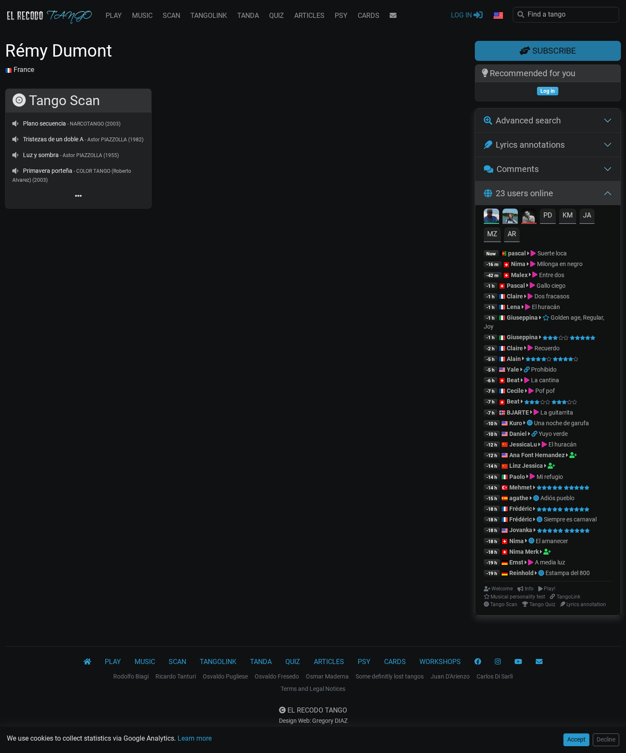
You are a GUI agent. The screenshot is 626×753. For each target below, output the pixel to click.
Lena (513, 306)
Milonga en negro (559, 264)
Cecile (515, 390)
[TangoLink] (527, 369)
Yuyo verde (553, 433)
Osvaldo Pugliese (225, 676)
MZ (492, 234)
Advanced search (528, 120)
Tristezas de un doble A (53, 139)
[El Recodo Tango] (87, 661)
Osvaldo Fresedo (277, 676)
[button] (498, 16)
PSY (341, 15)
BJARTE (518, 412)
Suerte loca (551, 253)
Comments (518, 169)
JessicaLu (523, 444)
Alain (514, 358)
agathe (518, 498)
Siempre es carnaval (570, 519)
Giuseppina (522, 317)
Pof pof (544, 390)
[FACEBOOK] (478, 661)
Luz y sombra (41, 155)
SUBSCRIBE (553, 51)
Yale (513, 369)
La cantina (544, 380)
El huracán (545, 306)
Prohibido (544, 369)
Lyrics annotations (530, 145)
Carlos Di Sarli (495, 676)
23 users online (524, 193)
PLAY (114, 15)
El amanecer (552, 541)
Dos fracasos (551, 296)
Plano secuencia (44, 123)
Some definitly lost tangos (390, 676)
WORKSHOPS (440, 662)
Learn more (195, 738)
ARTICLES (309, 15)
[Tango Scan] (530, 423)
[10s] (15, 123)
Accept (576, 739)
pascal (517, 253)
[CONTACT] (393, 15)
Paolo (517, 476)
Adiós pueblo (557, 498)
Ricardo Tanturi (175, 676)
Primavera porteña (47, 170)
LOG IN (462, 15)
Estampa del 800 (568, 573)
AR (512, 234)
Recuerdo (546, 348)
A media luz (549, 562)
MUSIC (142, 15)
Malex (519, 275)
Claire (515, 296)
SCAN (171, 15)
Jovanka (520, 530)
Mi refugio (549, 476)
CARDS (368, 15)
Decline (606, 739)
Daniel (518, 433)
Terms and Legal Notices (313, 688)
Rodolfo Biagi (131, 676)
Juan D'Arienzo (450, 676)
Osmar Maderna (327, 676)
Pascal (516, 285)
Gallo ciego (550, 285)
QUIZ (276, 15)
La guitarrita (556, 412)
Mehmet (520, 487)
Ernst (516, 562)
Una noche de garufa (561, 423)
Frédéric (520, 508)
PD (547, 215)
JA (587, 215)
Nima (518, 264)
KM (568, 215)
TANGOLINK (208, 15)
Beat (513, 380)
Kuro (515, 423)
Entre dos (551, 275)
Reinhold (522, 573)
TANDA (248, 15)
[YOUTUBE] (518, 661)
